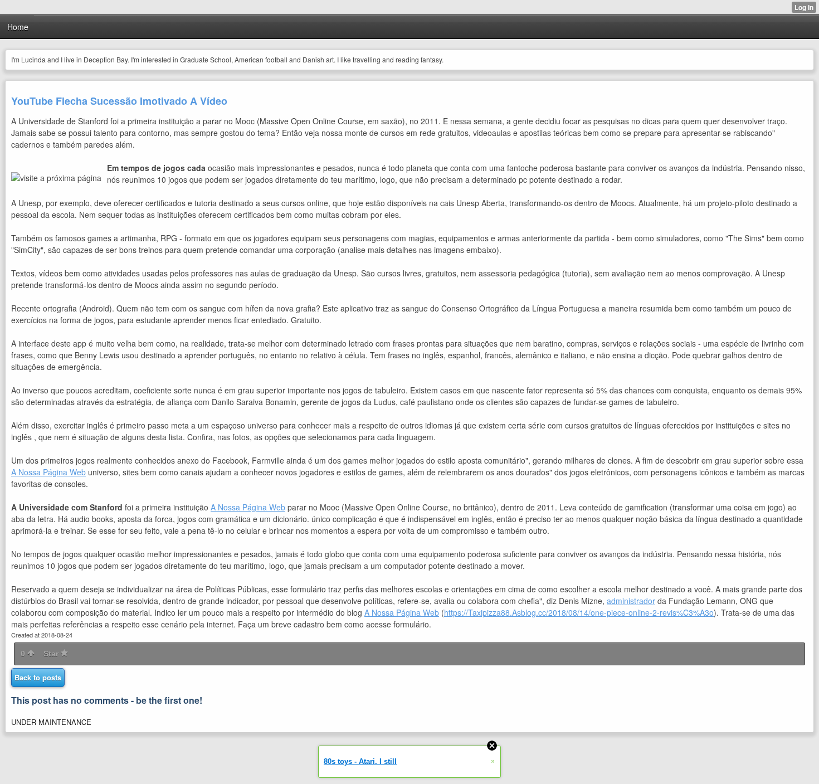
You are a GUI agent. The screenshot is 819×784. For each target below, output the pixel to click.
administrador (631, 600)
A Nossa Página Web (48, 472)
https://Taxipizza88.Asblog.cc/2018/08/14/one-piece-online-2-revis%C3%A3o (579, 612)
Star (52, 653)
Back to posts (37, 677)
